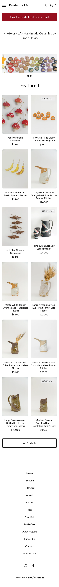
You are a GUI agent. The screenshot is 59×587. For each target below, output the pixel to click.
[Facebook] (33, 565)
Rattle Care (29, 524)
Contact (29, 546)
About (29, 495)
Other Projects (29, 531)
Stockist (29, 516)
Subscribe (29, 538)
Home (29, 473)
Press (29, 509)
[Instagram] (25, 565)
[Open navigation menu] (4, 5)
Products (29, 480)
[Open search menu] (45, 5)
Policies (29, 502)
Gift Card (29, 487)
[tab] (28, 76)
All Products (29, 443)
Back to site (29, 553)
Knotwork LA (18, 5)
